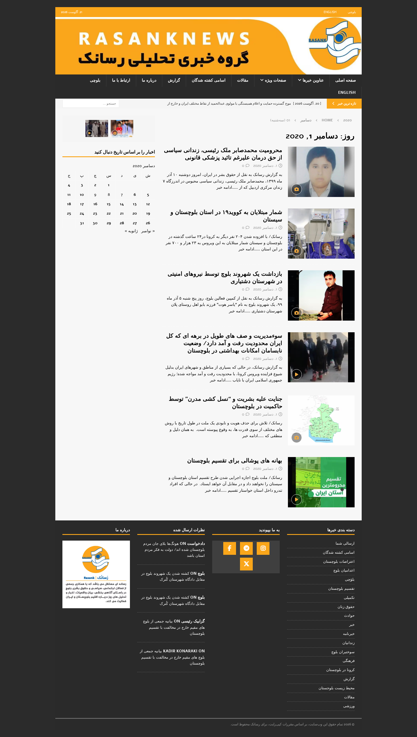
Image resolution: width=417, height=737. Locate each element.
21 (122, 213)
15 (109, 204)
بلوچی (352, 12)
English (330, 12)
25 (69, 213)
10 (82, 194)
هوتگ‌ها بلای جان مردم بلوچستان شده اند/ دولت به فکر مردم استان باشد (174, 549)
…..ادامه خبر (227, 187)
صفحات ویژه (275, 80)
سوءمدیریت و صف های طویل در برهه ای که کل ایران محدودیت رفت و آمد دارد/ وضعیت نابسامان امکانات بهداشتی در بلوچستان (224, 343)
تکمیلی (349, 597)
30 (95, 223)
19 (148, 213)
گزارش (174, 80)
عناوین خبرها (313, 80)
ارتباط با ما (121, 80)
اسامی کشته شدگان (209, 80)
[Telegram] (246, 548)
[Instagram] (263, 548)
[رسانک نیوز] (208, 71)
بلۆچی (350, 579)
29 (109, 223)
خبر (352, 624)
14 (122, 204)
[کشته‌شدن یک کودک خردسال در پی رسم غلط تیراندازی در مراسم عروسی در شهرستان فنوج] (122, 128)
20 (134, 213)
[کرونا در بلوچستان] (321, 357)
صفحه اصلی (345, 80)
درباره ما (149, 80)
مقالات (242, 80)
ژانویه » (131, 231)
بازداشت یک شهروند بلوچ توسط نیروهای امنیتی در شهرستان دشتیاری (225, 277)
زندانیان (348, 642)
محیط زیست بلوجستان (337, 688)
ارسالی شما (345, 543)
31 (82, 223)
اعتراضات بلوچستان (339, 561)
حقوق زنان (346, 606)
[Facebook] (229, 548)
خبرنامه (349, 633)
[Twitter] (246, 564)
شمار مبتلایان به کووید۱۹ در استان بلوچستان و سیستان (226, 215)
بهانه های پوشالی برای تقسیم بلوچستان (234, 460)
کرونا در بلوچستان (340, 669)
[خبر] (321, 172)
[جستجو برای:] (90, 103)
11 (69, 194)
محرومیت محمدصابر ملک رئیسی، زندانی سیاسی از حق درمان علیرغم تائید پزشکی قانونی (223, 153)
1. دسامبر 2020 (265, 165)
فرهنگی (349, 660)
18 (69, 204)
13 (135, 204)
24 (82, 213)
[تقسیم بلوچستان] (321, 420)
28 (122, 223)
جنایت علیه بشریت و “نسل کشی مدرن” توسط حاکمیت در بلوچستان (225, 402)
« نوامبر (148, 231)
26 (148, 223)
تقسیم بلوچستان (341, 588)
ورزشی (349, 706)
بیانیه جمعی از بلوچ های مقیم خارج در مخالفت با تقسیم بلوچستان (174, 627)
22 (109, 213)
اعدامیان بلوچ (344, 570)
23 (95, 213)
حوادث (349, 615)
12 (148, 204)
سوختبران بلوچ (343, 652)
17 (82, 204)
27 (135, 223)
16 (95, 204)
